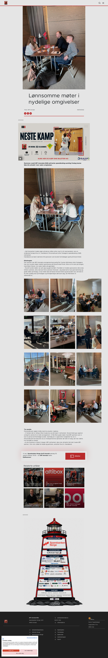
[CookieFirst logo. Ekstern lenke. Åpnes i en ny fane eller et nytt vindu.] (3, 639)
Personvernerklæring (32, 637)
